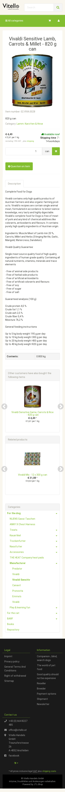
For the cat (13, 613)
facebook (14, 755)
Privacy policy (11, 661)
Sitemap (9, 681)
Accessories (17, 552)
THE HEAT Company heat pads (27, 557)
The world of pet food (46, 667)
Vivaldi (15, 574)
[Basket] (49, 20)
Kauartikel (15, 535)
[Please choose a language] (16, 763)
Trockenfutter (18, 541)
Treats (13, 529)
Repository (13, 629)
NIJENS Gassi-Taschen (22, 518)
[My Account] (58, 20)
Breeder (41, 688)
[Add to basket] (56, 151)
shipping (30, 141)
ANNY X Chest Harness (22, 524)
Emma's (16, 596)
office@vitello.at (18, 730)
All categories (15, 20)
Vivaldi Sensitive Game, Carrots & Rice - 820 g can (32, 413)
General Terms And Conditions (15, 668)
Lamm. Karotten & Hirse (30, 123)
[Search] (58, 7)
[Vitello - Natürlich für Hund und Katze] (11, 6)
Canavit (16, 585)
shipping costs (49, 771)
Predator (17, 568)
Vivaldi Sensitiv (21, 579)
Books (10, 624)
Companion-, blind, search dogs (47, 658)
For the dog (14, 513)
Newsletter (43, 704)
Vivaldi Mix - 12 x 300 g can (32, 474)
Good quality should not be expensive (48, 676)
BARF (10, 618)
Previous (4, 406)
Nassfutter (16, 546)
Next (61, 406)
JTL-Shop (38, 784)
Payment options (46, 693)
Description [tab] (14, 183)
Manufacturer (18, 563)
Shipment (42, 699)
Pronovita (17, 590)
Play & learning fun (20, 607)
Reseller (41, 683)
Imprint (8, 656)
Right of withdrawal (15, 675)
